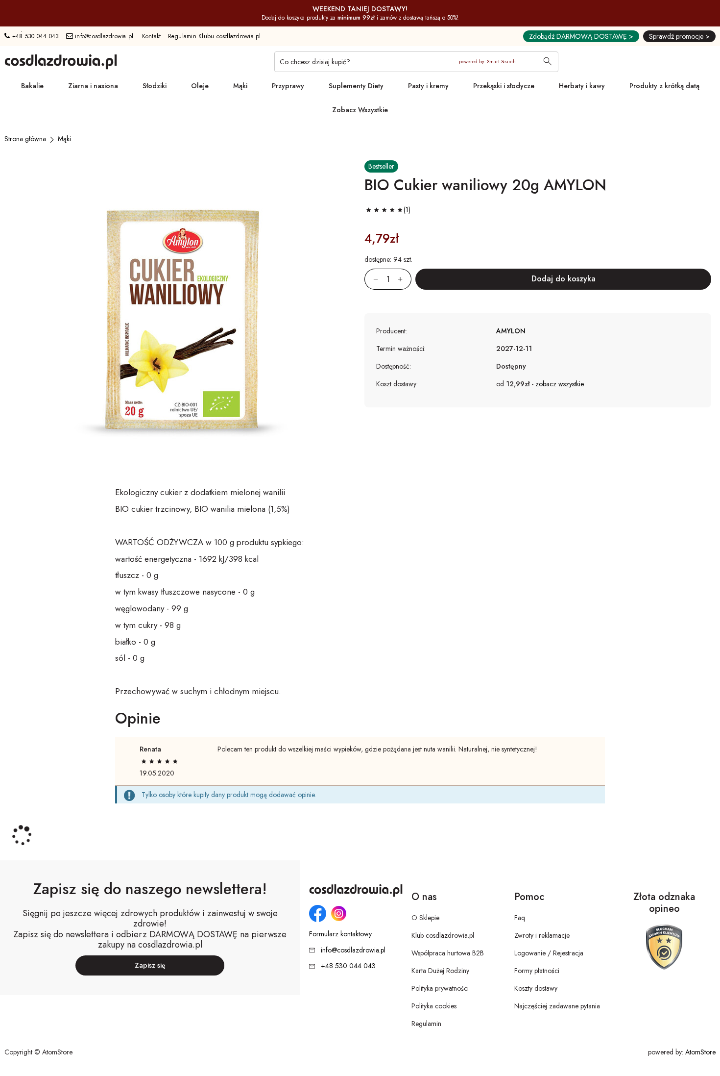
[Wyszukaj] (547, 62)
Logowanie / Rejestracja (548, 953)
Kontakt (151, 36)
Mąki (240, 86)
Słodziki (155, 86)
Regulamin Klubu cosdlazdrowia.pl (214, 36)
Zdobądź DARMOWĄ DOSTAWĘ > (581, 36)
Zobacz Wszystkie (360, 110)
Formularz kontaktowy (340, 934)
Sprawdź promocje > (679, 36)
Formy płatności (536, 971)
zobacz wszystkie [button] (559, 384)
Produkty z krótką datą (664, 86)
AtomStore (700, 1052)
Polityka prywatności (440, 988)
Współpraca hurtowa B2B (447, 953)
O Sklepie (425, 918)
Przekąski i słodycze (503, 86)
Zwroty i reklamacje (542, 935)
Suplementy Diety (356, 86)
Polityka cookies (433, 1006)
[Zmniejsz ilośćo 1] (371, 279)
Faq (519, 918)
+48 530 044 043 (34, 36)
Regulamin (426, 1023)
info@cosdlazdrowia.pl (103, 36)
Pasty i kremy (428, 86)
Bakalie (32, 86)
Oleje (200, 86)
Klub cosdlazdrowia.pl (442, 935)
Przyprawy (288, 86)
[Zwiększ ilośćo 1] (404, 279)
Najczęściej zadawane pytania (557, 1006)
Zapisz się (150, 965)
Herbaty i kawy (582, 86)
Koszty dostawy (535, 988)
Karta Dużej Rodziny (440, 971)
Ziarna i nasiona (93, 86)
